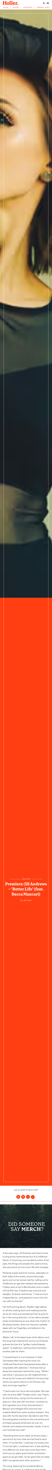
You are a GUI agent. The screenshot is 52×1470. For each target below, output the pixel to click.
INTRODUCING (27, 7)
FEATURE (16, 7)
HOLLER (5, 7)
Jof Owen (27, 900)
